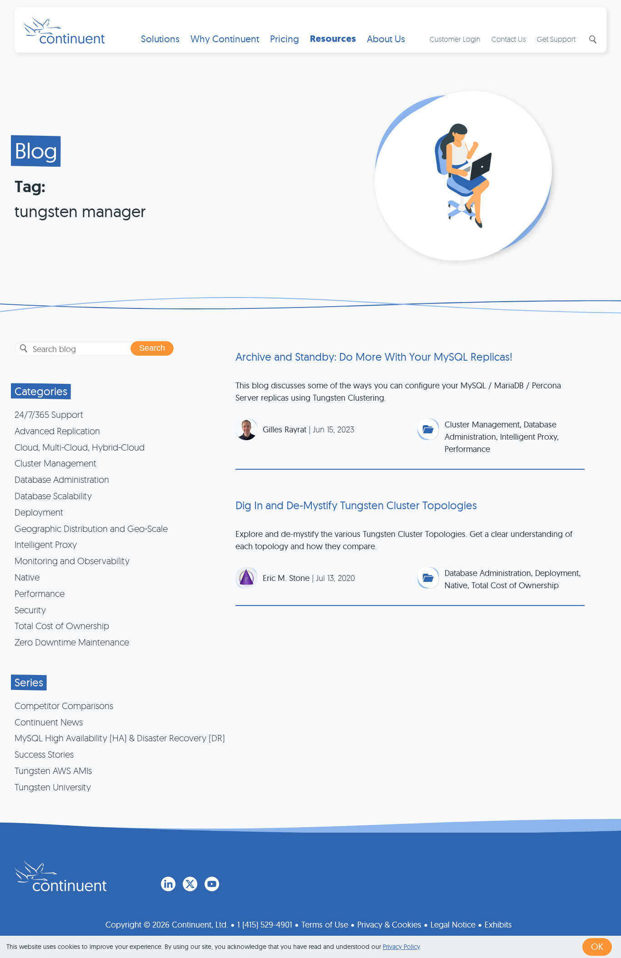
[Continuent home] (64, 30)
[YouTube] (212, 884)
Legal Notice (453, 924)
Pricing (284, 39)
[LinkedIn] (168, 884)
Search (591, 39)
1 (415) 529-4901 (264, 924)
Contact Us (508, 39)
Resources (333, 39)
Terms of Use (324, 924)
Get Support (556, 39)
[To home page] (60, 875)
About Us (386, 39)
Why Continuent (224, 39)
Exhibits (498, 924)
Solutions (160, 39)
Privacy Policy (401, 947)
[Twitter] (190, 884)
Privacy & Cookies (389, 924)
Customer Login (455, 39)
